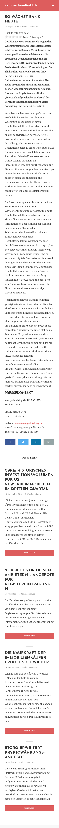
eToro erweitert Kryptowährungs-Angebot (25, 752)
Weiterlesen (29, 553)
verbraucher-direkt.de (21, 5)
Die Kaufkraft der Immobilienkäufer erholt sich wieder (27, 657)
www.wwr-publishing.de (29, 423)
